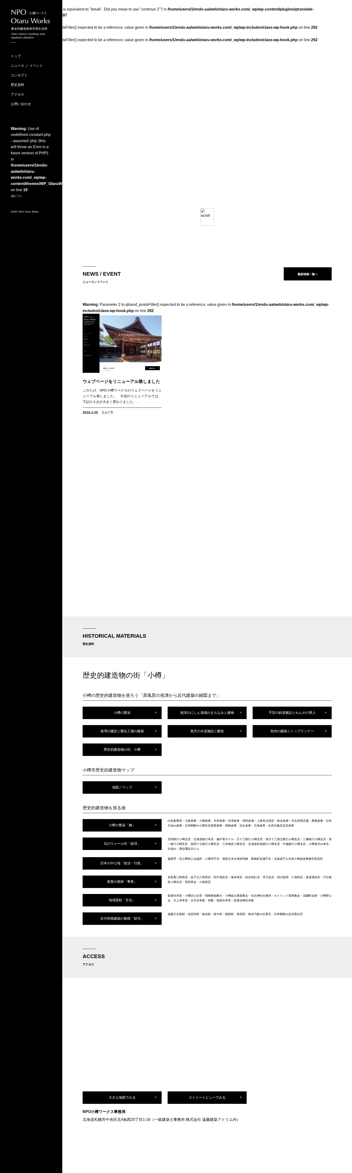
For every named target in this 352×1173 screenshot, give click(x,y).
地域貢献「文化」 (122, 900)
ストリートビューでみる (207, 1097)
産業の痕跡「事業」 (122, 881)
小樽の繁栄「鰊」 (122, 825)
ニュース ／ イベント (27, 65)
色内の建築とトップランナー (292, 731)
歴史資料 (17, 85)
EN (19, 196)
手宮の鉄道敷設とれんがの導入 (292, 713)
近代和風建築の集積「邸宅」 (122, 918)
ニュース (107, 412)
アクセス (17, 94)
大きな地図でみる (122, 1097)
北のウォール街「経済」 (122, 843)
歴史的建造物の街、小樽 (122, 749)
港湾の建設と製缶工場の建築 (122, 731)
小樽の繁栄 (122, 713)
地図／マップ (122, 787)
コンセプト (19, 75)
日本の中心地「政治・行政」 (122, 863)
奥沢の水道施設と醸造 (207, 731)
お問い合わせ (21, 104)
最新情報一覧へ (308, 274)
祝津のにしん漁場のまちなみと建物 (207, 713)
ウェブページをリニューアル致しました (121, 381)
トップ (16, 56)
